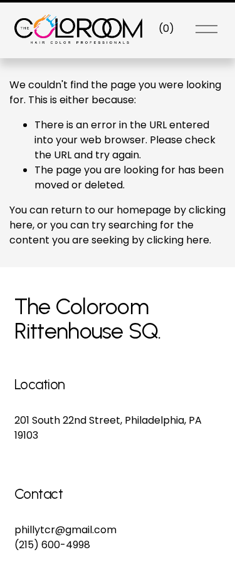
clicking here (178, 240)
